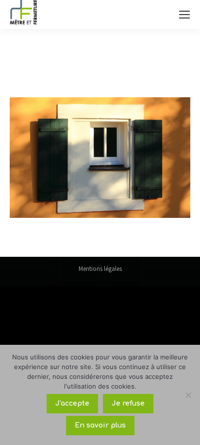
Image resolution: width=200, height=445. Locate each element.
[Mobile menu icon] (184, 14)
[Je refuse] (188, 395)
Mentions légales (100, 269)
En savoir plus (100, 425)
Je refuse (128, 403)
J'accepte (72, 403)
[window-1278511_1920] (100, 157)
